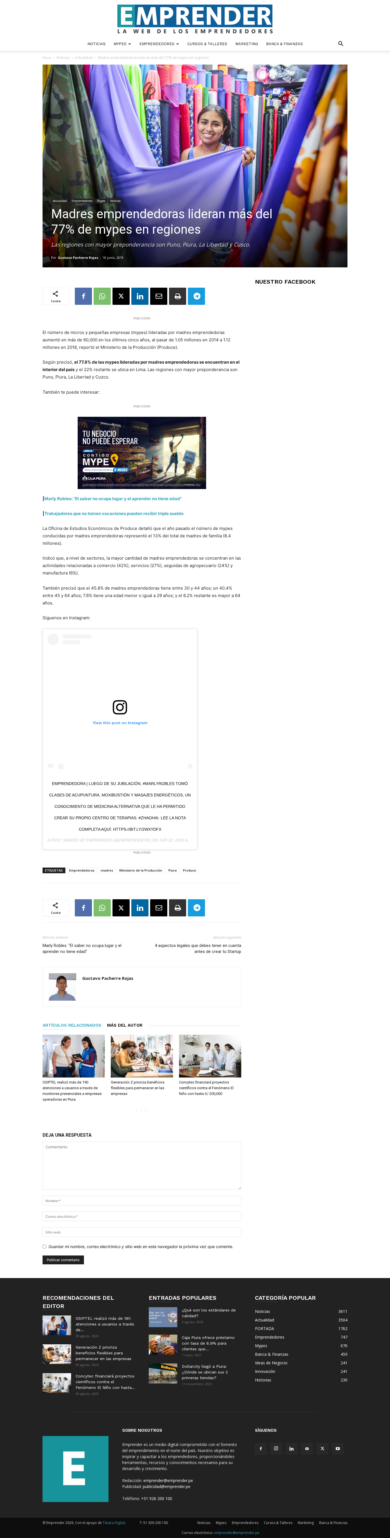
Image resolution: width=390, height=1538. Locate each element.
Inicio (47, 57)
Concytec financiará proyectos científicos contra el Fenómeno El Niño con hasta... (105, 1382)
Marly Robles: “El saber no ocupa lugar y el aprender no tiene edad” (82, 948)
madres (107, 870)
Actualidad (84, 57)
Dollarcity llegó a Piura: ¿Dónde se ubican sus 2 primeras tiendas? (205, 1372)
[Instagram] (276, 1448)
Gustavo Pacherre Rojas (78, 257)
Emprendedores (156, 44)
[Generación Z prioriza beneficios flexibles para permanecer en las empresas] (142, 1056)
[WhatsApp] (102, 296)
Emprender (99, 840)
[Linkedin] (139, 296)
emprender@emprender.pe (168, 1480)
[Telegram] (196, 296)
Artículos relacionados (72, 1025)
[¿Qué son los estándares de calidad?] (163, 1317)
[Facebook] (83, 296)
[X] (121, 296)
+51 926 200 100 (156, 1498)
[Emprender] (195, 19)
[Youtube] (337, 1449)
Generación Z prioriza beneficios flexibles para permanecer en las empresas (137, 1088)
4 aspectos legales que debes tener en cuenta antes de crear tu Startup (198, 948)
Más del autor (124, 1025)
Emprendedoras (82, 870)
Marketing (246, 44)
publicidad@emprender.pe (166, 1486)
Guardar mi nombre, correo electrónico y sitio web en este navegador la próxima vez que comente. (141, 1246)
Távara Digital (114, 1522)
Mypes (120, 44)
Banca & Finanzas (284, 44)
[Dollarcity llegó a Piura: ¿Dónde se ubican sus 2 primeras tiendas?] (163, 1373)
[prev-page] (136, 1110)
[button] (340, 44)
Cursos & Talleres (207, 44)
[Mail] (307, 1449)
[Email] (158, 296)
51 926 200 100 (155, 1522)
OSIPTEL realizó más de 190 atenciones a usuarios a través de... (105, 1324)
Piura (172, 870)
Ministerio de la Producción (140, 870)
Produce (189, 870)
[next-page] (145, 1110)
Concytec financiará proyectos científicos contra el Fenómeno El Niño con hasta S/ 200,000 (206, 1088)
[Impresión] (177, 296)
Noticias (96, 44)
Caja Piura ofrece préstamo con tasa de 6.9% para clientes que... (208, 1343)
